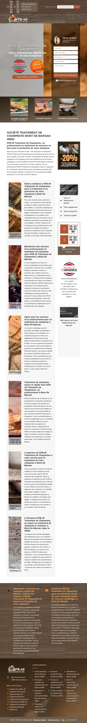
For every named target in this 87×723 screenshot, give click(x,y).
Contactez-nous (54, 720)
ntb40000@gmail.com (67, 80)
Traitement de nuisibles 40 (18, 702)
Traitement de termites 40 (18, 704)
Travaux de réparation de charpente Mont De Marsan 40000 (41, 683)
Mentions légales (40, 720)
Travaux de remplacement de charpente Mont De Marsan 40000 (57, 683)
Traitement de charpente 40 (19, 699)
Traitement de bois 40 (17, 697)
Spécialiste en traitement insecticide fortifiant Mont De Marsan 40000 (41, 696)
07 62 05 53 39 (17, 7)
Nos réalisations (27, 77)
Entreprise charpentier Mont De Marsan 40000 (57, 674)
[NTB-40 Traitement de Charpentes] (18, 18)
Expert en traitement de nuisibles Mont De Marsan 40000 (73, 683)
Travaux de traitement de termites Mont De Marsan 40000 (40, 708)
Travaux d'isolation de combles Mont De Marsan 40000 (57, 693)
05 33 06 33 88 (10, 7)
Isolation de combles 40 (17, 689)
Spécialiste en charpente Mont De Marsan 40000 (73, 674)
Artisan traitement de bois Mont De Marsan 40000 (41, 674)
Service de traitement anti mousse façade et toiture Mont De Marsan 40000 (73, 696)
